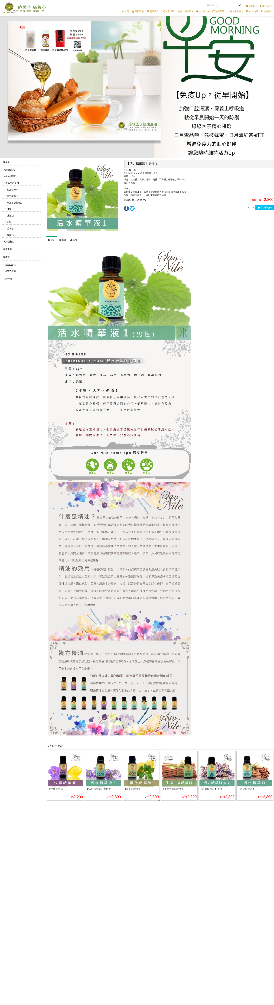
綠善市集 (7, 249)
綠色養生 (9, 241)
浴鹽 (8, 222)
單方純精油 (12, 196)
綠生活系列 (10, 176)
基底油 (10, 215)
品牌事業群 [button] (185, 11)
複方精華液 (12, 189)
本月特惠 (7, 278)
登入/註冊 (266, 5)
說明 (52, 240)
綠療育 (6, 257)
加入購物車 (266, 207)
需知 (74, 240)
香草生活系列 (12, 183)
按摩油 (10, 235)
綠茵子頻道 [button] (235, 11)
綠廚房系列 (10, 169)
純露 (8, 209)
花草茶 (10, 228)
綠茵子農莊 (10, 271)
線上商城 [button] (203, 11)
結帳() (252, 5)
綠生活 (6, 162)
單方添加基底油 (14, 202)
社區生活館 (10, 264)
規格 (63, 240)
